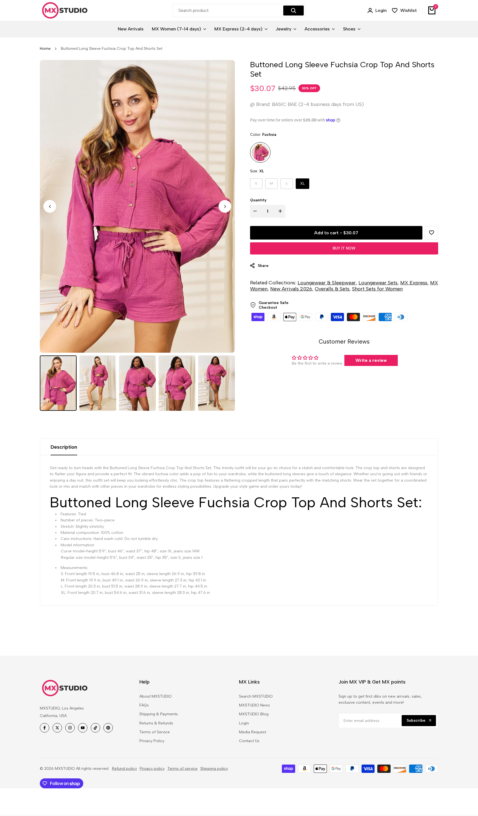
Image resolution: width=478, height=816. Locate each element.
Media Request (252, 732)
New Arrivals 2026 (291, 289)
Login (244, 723)
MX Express (413, 283)
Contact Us (249, 741)
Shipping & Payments (158, 714)
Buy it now (344, 248)
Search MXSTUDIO (256, 696)
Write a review (371, 360)
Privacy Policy (151, 741)
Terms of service (182, 768)
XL (302, 183)
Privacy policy (152, 768)
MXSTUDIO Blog (254, 714)
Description (64, 447)
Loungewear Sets (378, 283)
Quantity (258, 200)
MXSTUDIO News (254, 705)
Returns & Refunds (156, 723)
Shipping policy (214, 768)
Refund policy (124, 768)
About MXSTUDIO (155, 696)
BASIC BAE (284, 104)
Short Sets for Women (377, 289)
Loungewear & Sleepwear (327, 283)
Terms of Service (154, 732)
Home (45, 48)
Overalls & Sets (332, 289)
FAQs (144, 705)
